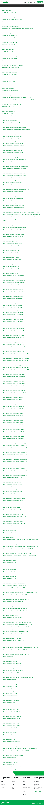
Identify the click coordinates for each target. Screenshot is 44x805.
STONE (13, 784)
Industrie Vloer (3, 784)
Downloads (27, 5)
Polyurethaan (25, 785)
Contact (40, 5)
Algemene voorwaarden (19, 802)
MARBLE (13, 785)
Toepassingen (6, 5)
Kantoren (2, 785)
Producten (15, 5)
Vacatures (36, 5)
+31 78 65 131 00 (36, 784)
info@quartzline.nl (36, 785)
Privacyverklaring (31, 802)
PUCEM (13, 790)
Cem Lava (24, 794)
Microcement (25, 790)
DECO (13, 787)
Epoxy (24, 781)
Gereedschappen (21, 5)
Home (2, 5)
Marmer (24, 784)
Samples (31, 5)
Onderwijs (2, 787)
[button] (34, 2)
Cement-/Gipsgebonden (26, 787)
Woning (2, 781)
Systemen (11, 5)
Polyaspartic (25, 788)
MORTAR (13, 788)
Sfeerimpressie (40, 802)
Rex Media (3, 803)
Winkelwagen (41, 803)
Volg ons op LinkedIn (37, 791)
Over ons (36, 802)
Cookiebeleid (26, 802)
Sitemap (37, 803)
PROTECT (13, 781)
